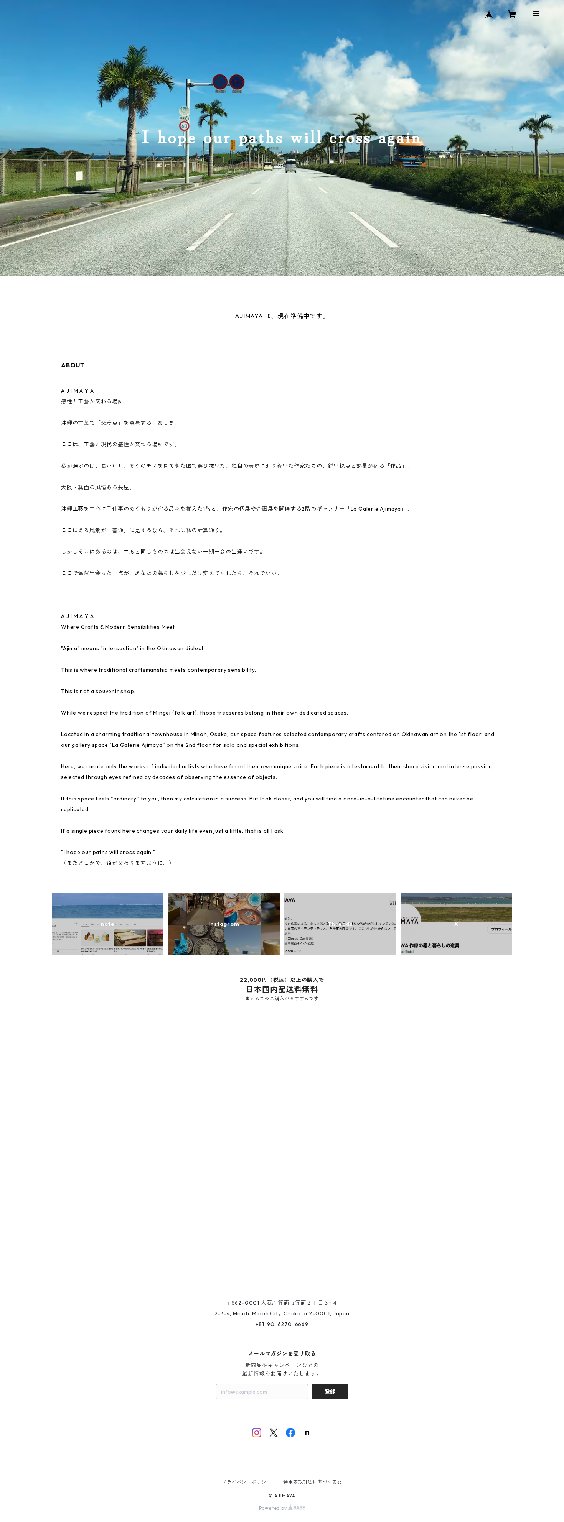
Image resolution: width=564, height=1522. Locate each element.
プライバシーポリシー (246, 1482)
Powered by (274, 1508)
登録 (330, 1391)
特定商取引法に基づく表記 (312, 1482)
